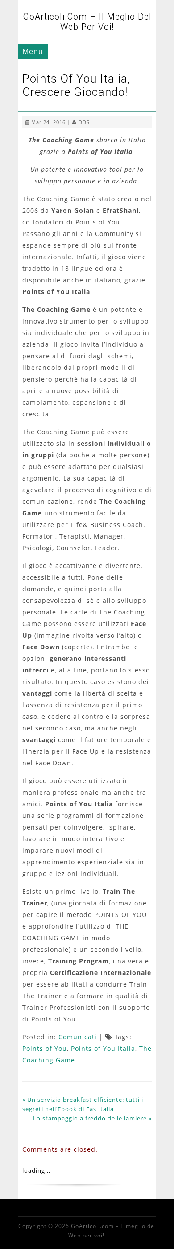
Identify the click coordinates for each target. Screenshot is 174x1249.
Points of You (44, 1048)
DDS (84, 122)
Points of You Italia (103, 1048)
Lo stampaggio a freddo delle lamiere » (92, 1118)
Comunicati (77, 1037)
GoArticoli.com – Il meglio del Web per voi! (87, 22)
